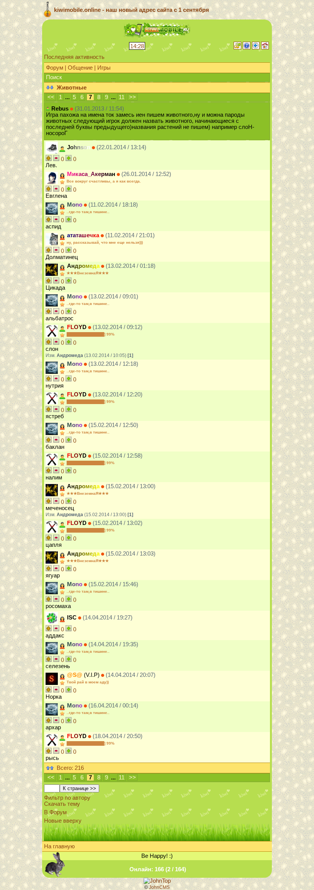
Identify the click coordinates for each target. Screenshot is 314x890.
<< (50, 97)
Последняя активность (74, 57)
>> (132, 97)
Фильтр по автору (67, 798)
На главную (59, 846)
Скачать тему (62, 804)
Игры (104, 68)
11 (121, 97)
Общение (80, 68)
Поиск (54, 77)
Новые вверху (63, 821)
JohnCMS (159, 887)
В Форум (55, 812)
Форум (54, 68)
